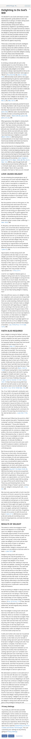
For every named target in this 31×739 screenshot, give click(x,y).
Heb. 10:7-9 (11, 100)
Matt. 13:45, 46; (17, 160)
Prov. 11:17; (19, 325)
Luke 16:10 (9, 551)
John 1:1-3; (21, 75)
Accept (4, 736)
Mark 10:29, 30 (22, 469)
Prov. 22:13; (10, 601)
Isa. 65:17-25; (14, 469)
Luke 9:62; (21, 413)
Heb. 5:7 (12, 346)
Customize (19, 736)
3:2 (8, 118)
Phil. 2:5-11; (26, 160)
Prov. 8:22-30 (11, 75)
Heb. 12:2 (4, 162)
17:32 (25, 413)
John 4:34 (5, 112)
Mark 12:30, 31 (6, 137)
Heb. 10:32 (4, 222)
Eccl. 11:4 (17, 601)
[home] (2, 2)
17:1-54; (18, 380)
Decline (11, 736)
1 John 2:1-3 (9, 514)
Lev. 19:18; (12, 325)
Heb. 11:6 (22, 388)
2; (4, 160)
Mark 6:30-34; (16, 116)
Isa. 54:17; (4, 388)
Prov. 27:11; (9, 160)
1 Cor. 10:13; (11, 388)
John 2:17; (4, 118)
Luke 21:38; (24, 116)
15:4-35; (13, 380)
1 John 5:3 (4, 249)
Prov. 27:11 (17, 270)
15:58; (17, 388)
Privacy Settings (12, 731)
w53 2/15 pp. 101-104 (12, 6)
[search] (29, 2)
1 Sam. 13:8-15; (6, 380)
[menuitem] (2, 2)
